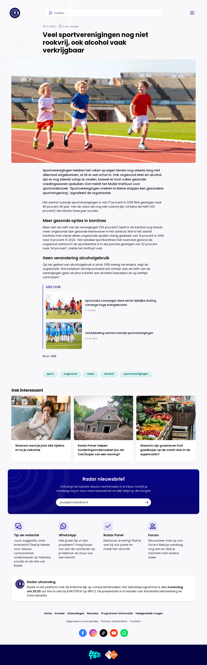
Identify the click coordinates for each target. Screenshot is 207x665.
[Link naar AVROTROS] (95, 655)
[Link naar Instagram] (93, 633)
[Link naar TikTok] (103, 633)
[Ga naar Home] (15, 13)
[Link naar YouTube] (114, 633)
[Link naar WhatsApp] (124, 633)
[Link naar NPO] (111, 655)
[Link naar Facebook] (83, 633)
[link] (50, 374)
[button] (192, 13)
